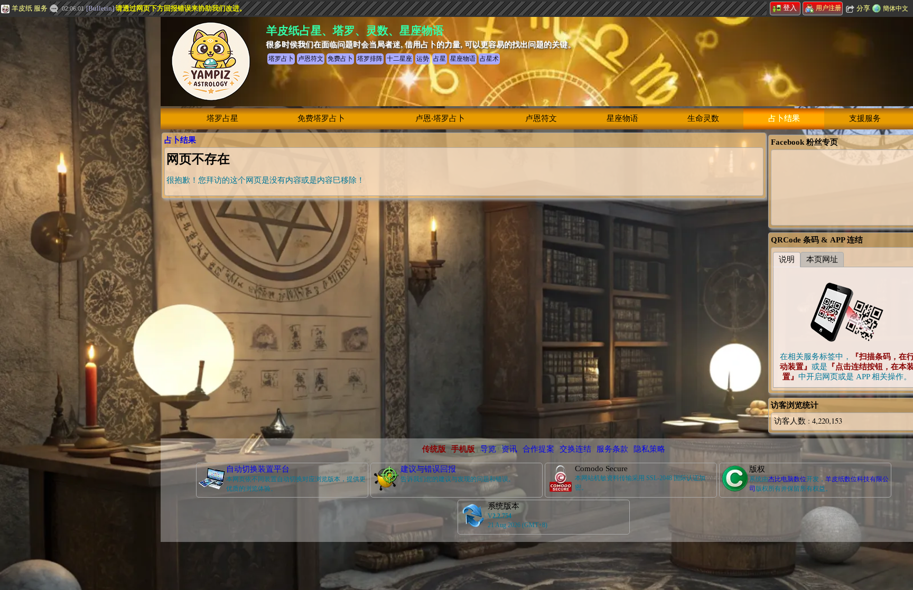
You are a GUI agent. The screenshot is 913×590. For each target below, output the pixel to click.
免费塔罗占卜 (321, 118)
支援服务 (865, 118)
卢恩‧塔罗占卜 (440, 118)
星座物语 (622, 118)
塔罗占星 (222, 118)
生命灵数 (703, 118)
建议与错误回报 (428, 469)
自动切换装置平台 (258, 469)
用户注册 (828, 8)
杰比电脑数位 (787, 479)
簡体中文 (895, 8)
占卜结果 (784, 118)
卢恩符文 (541, 118)
